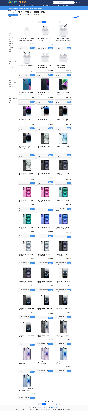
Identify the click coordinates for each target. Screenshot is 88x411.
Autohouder (11, 59)
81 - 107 (52, 21)
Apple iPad (11, 12)
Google (10, 25)
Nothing (11, 41)
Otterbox (11, 90)
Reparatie (11, 96)
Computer (11, 65)
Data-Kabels (11, 68)
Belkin (10, 16)
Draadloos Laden (13, 72)
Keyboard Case (12, 82)
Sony (10, 51)
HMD (10, 29)
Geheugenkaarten (13, 76)
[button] (78, 17)
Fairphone (11, 23)
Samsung (11, 49)
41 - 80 (47, 21)
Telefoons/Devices (13, 8)
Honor (10, 31)
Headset (11, 78)
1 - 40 (44, 21)
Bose (10, 20)
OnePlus (11, 43)
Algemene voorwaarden (56, 407)
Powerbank (11, 92)
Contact (40, 8)
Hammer (11, 27)
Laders (10, 84)
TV (9, 102)
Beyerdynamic (12, 18)
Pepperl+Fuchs (12, 47)
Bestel (32, 47)
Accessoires (22, 8)
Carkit (10, 63)
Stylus (10, 100)
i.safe (10, 35)
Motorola (11, 37)
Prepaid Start (12, 94)
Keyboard (11, 80)
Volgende (57, 21)
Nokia (10, 39)
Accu (10, 57)
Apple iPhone (12, 14)
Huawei (10, 33)
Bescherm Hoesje (13, 61)
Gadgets (11, 74)
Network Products (11, 87)
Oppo (10, 45)
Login (35, 8)
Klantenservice (29, 8)
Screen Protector (13, 98)
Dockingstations (13, 70)
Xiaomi (10, 53)
